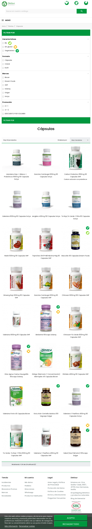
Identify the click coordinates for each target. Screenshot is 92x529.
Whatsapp (29, 492)
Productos (6, 486)
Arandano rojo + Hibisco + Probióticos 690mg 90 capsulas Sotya (16, 176)
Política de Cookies (56, 491)
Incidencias (6, 482)
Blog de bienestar (78, 498)
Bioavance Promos (9, 489)
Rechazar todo (71, 524)
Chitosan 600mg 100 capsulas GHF (75, 295)
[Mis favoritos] (66, 3)
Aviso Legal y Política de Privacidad (56, 483)
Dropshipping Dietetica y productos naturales (80, 494)
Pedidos (28, 486)
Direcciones (29, 489)
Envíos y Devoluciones (57, 495)
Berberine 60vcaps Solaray (46, 335)
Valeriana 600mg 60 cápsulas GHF (16, 335)
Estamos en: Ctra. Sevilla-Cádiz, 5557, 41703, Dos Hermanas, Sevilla (80, 486)
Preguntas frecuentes (57, 498)
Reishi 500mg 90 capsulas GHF (16, 256)
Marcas (5, 492)
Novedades (6, 496)
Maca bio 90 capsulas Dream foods (75, 256)
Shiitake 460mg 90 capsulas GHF (76, 374)
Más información (11, 526)
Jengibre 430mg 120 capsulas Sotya (46, 216)
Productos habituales (33, 496)
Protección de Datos (56, 488)
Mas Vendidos (80, 140)
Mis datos (29, 482)
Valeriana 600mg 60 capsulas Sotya (16, 216)
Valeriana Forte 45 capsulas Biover (16, 413)
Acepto (71, 518)
